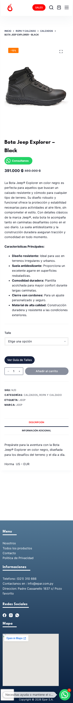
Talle (7, 333)
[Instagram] (11, 615)
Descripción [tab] (36, 422)
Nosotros (9, 543)
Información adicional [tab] (36, 430)
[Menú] (67, 7)
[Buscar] (51, 7)
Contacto (9, 553)
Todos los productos (17, 548)
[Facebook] (4, 615)
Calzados (31, 394)
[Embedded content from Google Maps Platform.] (31, 660)
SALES (39, 7)
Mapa (8, 623)
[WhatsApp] (17, 615)
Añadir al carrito (47, 371)
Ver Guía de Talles (19, 360)
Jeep (22, 399)
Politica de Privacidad (18, 558)
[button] (64, 694)
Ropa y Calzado (50, 394)
